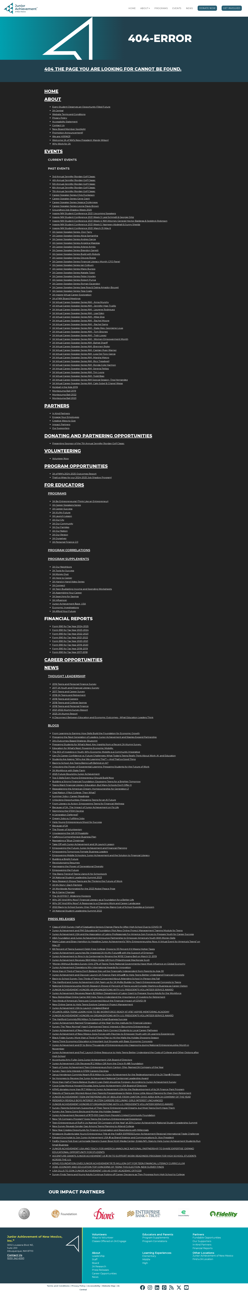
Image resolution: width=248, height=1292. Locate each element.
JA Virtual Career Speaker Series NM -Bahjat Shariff (80, 342)
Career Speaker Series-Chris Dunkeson (73, 195)
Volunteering (62, 451)
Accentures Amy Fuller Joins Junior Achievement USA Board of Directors (92, 1059)
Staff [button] (94, 1259)
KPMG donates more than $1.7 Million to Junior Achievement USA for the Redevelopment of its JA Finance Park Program (118, 1089)
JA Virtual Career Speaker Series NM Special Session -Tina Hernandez (90, 379)
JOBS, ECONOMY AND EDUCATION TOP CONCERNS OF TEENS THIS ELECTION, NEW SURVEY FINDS (108, 1167)
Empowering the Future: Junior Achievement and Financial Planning (89, 848)
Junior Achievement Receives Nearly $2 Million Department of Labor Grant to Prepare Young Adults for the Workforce (116, 993)
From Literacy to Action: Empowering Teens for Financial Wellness (88, 803)
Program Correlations (69, 550)
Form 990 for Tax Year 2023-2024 (70, 630)
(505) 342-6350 (15, 1258)
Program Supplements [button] (155, 1237)
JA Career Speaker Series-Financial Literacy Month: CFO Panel (86, 261)
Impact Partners (61, 424)
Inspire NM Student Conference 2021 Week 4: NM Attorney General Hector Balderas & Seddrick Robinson (109, 221)
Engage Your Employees (65, 417)
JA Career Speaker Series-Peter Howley (74, 276)
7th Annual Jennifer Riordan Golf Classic (73, 191)
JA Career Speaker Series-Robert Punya (74, 280)
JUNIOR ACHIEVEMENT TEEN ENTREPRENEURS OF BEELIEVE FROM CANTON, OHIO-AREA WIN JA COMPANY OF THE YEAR (121, 1096)
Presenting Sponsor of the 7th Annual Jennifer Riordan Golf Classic (88, 443)
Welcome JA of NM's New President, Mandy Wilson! (80, 140)
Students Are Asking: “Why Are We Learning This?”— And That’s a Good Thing (94, 759)
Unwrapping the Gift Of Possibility (70, 833)
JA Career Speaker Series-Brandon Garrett (75, 250)
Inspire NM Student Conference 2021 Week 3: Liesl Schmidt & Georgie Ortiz (93, 217)
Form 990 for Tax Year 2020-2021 (70, 641)
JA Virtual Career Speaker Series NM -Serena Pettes (80, 368)
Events (176, 8)
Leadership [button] (98, 1256)
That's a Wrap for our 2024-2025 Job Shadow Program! (82, 477)
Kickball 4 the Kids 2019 (65, 387)
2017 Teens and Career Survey (68, 691)
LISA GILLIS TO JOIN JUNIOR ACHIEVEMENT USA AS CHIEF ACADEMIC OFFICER (97, 1170)
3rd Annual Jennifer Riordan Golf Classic (73, 176)
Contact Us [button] (14, 1255)
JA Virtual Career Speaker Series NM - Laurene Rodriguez (83, 309)
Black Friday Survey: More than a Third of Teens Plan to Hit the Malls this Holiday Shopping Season (105, 1037)
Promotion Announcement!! (67, 132)
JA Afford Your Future (64, 611)
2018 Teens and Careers (65, 699)
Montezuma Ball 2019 (64, 390)
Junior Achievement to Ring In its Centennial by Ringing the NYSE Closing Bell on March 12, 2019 (104, 956)
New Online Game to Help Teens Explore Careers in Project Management (92, 1004)
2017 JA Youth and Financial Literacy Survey (75, 687)
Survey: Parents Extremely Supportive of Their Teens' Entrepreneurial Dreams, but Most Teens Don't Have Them (113, 1108)
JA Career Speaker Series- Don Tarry (72, 232)
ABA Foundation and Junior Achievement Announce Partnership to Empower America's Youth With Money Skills (113, 938)
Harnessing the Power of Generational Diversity (77, 866)
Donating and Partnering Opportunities (98, 435)
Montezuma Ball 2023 (64, 398)
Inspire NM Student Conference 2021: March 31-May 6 (81, 228)
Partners (56, 405)
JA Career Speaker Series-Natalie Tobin (73, 272)
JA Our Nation (60, 531)
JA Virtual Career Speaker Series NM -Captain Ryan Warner (84, 350)
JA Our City (58, 519)
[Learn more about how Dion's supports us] (104, 1213)
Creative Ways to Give (64, 420)
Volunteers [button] (99, 1234)
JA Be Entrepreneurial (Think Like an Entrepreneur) (80, 501)
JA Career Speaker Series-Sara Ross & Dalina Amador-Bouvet (85, 287)
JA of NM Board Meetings (66, 298)
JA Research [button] (99, 1266)
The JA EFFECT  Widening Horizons (71, 896)
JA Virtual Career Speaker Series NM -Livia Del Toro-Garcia (83, 354)
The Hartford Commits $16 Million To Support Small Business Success (89, 1019)
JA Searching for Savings (65, 596)
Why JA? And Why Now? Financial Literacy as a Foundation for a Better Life (93, 899)
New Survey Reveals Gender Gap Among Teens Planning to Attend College (93, 1126)
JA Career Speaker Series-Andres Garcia (74, 239)
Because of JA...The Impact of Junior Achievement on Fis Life (85, 807)
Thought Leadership (66, 676)
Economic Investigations (65, 607)
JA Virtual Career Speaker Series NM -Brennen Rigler (81, 346)
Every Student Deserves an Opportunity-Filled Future (81, 106)
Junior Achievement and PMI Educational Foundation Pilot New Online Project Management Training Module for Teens (117, 930)
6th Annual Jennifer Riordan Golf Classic (73, 187)
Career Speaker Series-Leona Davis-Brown (75, 206)
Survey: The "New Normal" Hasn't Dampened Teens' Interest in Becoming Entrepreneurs (100, 1026)
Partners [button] (198, 1234)
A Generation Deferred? (65, 814)
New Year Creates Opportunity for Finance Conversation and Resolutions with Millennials (100, 1130)
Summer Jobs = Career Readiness (70, 796)
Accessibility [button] (93, 1286)
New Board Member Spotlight (69, 129)
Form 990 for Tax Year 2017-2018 (70, 652)
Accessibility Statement (65, 121)
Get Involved (231, 8)
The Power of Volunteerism (67, 829)
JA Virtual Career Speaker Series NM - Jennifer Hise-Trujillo (84, 305)
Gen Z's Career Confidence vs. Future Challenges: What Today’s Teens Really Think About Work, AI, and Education (114, 755)
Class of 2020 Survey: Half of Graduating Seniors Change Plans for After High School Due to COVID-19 (107, 927)
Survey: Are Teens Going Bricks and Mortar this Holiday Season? (86, 1111)
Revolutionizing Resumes (66, 862)
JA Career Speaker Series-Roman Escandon (76, 283)
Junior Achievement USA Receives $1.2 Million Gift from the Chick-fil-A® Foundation (97, 1063)
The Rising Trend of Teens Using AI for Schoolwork (79, 873)
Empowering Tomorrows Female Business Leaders (80, 851)
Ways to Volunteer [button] (102, 1237)
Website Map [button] (108, 1286)
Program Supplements (68, 559)
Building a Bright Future (65, 859)
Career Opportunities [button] (104, 1273)
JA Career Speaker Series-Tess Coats (72, 291)
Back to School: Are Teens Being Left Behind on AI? (80, 763)
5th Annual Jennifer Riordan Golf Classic (73, 184)
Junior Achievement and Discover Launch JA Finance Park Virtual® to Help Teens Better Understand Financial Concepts (118, 974)
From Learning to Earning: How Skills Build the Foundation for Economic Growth (96, 733)
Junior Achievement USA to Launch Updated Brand (80, 1008)
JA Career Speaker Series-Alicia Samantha (75, 235)
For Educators (64, 485)
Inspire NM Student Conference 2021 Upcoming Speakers (84, 213)
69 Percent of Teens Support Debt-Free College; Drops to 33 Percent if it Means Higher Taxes (103, 949)
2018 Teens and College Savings (69, 702)
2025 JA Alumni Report (65, 713)
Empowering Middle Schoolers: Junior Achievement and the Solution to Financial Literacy (101, 855)
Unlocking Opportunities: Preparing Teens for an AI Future (84, 800)
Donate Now (207, 8)
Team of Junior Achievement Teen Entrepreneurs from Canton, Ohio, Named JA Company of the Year (107, 1067)
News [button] (95, 1277)
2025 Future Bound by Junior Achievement (76, 774)
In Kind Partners (61, 413)
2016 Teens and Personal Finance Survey (74, 684)
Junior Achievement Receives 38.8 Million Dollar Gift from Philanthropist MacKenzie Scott (101, 960)
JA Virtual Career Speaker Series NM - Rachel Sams (80, 324)
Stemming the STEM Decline (68, 811)
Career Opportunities (73, 659)
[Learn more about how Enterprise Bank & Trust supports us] (144, 1213)
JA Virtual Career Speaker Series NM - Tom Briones (80, 331)
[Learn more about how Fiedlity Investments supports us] (224, 1214)
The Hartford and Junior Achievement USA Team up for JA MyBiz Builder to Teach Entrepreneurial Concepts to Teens (116, 982)
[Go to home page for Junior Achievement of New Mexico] (21, 8)
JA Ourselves (59, 538)
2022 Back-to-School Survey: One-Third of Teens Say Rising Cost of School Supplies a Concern (103, 907)
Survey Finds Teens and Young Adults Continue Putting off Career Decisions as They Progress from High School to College (118, 1174)
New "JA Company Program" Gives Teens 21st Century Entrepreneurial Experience (97, 1119)
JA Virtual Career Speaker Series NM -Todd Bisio (78, 376)
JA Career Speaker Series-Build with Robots (76, 254)
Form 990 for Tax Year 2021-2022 (70, 637)
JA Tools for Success (63, 570)
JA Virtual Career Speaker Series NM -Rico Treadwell (80, 361)
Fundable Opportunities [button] (207, 1237)
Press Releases (61, 919)
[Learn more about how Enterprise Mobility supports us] (184, 1213)
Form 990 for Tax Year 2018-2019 (70, 648)
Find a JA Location (203, 1259)
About (144, 8)
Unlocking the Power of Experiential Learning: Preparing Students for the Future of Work (100, 766)
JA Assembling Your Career (67, 592)
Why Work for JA (61, 143)
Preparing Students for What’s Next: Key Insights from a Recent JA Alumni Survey (97, 744)
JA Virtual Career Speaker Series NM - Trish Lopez (79, 335)
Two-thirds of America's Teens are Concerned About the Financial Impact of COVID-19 (99, 1000)
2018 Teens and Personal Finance (70, 706)
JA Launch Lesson (62, 516)
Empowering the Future (65, 870)
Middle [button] (146, 1259)
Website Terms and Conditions (68, 114)
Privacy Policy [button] (78, 1286)
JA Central (57, 110)
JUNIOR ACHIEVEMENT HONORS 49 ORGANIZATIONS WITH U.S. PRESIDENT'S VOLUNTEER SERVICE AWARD (113, 989)
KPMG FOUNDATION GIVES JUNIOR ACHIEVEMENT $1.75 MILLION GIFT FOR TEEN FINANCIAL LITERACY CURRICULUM (118, 1163)
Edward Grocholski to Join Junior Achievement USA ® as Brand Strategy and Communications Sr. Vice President (113, 1137)
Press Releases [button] (100, 1270)
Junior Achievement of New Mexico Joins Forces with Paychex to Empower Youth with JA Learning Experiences (113, 1034)
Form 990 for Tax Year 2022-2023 (70, 633)
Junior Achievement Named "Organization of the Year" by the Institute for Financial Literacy (102, 1022)
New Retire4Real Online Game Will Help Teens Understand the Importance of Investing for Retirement (108, 997)
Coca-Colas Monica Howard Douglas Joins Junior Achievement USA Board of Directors (99, 1085)
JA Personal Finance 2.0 (65, 542)
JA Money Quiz (60, 574)
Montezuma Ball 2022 (64, 394)
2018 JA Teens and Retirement (69, 695)
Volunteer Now (60, 458)
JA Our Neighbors (62, 566)
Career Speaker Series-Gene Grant (71, 198)
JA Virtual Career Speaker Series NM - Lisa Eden (78, 313)
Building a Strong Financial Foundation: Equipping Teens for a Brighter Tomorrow (96, 781)
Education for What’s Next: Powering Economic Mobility (83, 748)
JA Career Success (62, 508)
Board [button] (95, 1263)
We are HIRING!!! (61, 136)
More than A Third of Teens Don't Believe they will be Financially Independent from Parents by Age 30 (108, 971)
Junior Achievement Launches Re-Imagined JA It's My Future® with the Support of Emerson (102, 952)
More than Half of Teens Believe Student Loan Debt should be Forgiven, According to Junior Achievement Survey (114, 1082)
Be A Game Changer (63, 892)
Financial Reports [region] (202, 1248)
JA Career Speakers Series (66, 505)
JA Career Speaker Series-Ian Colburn (73, 265)
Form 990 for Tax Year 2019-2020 (70, 644)
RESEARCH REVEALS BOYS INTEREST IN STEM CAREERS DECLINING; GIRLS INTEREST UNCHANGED (107, 1100)
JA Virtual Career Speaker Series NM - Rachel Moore (80, 320)
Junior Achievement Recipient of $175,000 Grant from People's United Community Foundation (103, 1115)
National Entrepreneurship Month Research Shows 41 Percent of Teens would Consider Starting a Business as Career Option (120, 986)
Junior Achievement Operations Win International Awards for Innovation (91, 967)
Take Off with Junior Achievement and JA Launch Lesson (83, 844)
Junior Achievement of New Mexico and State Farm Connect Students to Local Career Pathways (105, 1030)
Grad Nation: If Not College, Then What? (74, 792)
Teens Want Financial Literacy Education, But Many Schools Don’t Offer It (92, 785)
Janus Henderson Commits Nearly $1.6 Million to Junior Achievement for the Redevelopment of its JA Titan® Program (116, 1074)
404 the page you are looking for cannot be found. (112, 69)
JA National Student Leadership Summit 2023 (77, 877)
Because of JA (60, 825)
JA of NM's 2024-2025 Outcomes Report (74, 473)
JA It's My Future (61, 512)
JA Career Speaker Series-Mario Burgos (73, 269)
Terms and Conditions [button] (58, 1286)
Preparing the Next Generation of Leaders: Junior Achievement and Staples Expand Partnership (104, 737)
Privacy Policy (59, 118)
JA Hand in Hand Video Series (68, 581)
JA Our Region (60, 534)
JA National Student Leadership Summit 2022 (77, 910)
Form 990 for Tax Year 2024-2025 (70, 626)
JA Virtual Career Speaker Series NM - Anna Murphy (80, 302)
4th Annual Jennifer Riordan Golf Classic (73, 180)
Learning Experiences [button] (156, 1253)
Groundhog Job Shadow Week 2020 (72, 209)
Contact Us (58, 125)
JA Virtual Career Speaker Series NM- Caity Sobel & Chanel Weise (87, 383)
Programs (161, 8)
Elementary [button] (149, 1256)
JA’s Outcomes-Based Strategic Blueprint (74, 740)
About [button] (96, 1253)
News (189, 8)
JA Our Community (62, 523)
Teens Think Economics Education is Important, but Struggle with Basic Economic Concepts (102, 1041)
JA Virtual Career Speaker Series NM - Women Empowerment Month (90, 339)
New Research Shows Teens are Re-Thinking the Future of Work (87, 881)
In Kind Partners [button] (202, 1244)
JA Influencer (59, 600)
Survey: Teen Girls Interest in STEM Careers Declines (80, 1071)
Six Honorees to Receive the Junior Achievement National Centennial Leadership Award (100, 1078)
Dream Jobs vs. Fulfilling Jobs (68, 818)
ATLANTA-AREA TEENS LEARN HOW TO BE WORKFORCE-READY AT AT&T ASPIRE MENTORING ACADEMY (110, 1011)
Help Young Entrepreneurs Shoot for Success (77, 822)
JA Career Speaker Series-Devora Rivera (74, 257)
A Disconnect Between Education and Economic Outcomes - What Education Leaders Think (102, 717)
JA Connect (58, 585)
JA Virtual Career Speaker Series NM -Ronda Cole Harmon (84, 365)
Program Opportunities (76, 466)
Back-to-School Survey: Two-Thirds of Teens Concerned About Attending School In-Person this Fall (106, 978)
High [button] (145, 1263)
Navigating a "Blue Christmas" (68, 840)
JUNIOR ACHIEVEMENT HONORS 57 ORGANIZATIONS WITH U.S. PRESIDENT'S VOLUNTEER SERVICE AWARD (112, 1104)
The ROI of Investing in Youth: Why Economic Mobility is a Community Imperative (96, 752)
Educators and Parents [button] (157, 1234)
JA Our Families (60, 527)
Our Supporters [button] (202, 1241)
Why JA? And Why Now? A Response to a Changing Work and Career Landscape (96, 903)
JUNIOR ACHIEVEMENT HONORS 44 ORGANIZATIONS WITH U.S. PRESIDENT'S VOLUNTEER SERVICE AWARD (113, 1015)
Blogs (53, 725)
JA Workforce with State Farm (68, 770)
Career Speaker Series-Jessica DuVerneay (75, 202)
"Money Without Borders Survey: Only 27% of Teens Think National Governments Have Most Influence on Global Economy (118, 963)
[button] (149, 8)
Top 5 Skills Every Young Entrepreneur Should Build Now (83, 777)
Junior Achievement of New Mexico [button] (213, 1255)
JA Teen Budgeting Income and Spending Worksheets (82, 589)
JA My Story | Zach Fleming (67, 885)
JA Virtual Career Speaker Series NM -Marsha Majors (80, 357)
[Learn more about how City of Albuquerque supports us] (24, 1213)
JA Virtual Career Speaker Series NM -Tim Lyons (78, 372)
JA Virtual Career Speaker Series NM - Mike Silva (78, 316)
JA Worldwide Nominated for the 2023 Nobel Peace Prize (83, 888)
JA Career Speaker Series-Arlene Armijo (74, 246)
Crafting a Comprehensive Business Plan (74, 836)
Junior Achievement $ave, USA (69, 603)
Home (132, 8)
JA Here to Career (62, 578)
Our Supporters (60, 428)
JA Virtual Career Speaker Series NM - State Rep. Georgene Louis (87, 328)
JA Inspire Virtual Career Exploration (71, 294)
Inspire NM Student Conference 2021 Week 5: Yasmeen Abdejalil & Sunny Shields (96, 224)
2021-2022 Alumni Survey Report (70, 710)
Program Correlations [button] (154, 1241)
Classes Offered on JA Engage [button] (109, 1241)
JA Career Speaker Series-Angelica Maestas (76, 243)
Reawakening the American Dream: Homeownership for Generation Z (90, 788)
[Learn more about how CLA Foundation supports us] (64, 1213)
